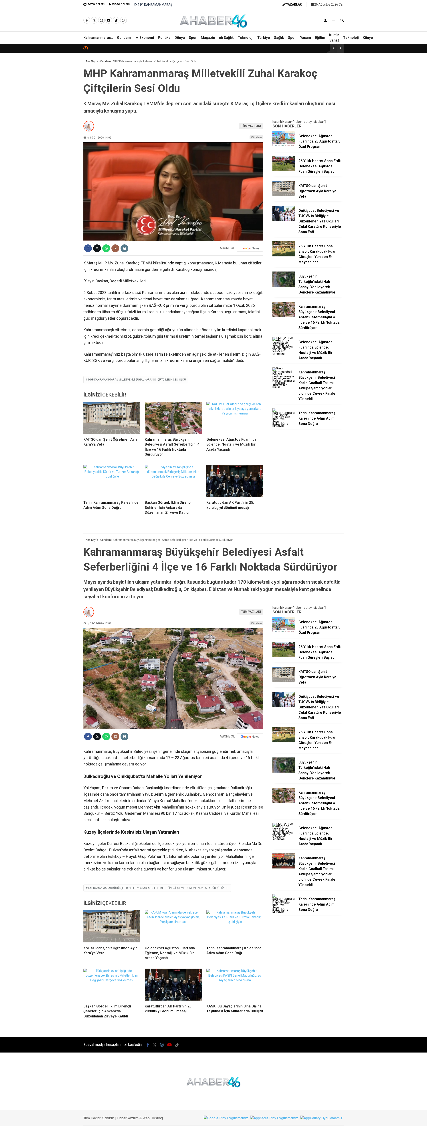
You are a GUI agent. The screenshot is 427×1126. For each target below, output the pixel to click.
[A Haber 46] (213, 27)
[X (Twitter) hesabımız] (94, 20)
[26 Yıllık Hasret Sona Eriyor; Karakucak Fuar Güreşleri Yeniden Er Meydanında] (283, 255)
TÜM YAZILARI (251, 126)
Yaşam (305, 38)
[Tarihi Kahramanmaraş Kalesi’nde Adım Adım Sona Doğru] (111, 481)
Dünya (180, 38)
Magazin (208, 38)
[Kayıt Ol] (325, 20)
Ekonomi (146, 38)
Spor (193, 38)
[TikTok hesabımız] (116, 20)
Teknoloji (245, 38)
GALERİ (96, 4)
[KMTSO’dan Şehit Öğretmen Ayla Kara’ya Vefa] (111, 418)
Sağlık (229, 38)
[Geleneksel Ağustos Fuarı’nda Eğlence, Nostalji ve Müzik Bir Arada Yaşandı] (234, 418)
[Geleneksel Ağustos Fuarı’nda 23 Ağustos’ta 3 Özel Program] (283, 145)
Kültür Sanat (334, 37)
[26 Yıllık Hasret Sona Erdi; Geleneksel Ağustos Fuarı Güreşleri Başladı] (283, 170)
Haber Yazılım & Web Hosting (140, 1118)
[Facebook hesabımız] (87, 20)
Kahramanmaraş (97, 38)
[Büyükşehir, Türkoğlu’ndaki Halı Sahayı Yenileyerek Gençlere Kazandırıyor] (283, 285)
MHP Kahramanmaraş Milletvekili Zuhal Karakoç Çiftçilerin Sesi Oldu (137, 379)
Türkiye (263, 38)
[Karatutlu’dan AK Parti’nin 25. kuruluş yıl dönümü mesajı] (234, 481)
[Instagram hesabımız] (101, 20)
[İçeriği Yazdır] (124, 248)
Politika (164, 38)
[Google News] (250, 248)
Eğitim (320, 38)
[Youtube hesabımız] (109, 20)
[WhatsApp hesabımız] (123, 20)
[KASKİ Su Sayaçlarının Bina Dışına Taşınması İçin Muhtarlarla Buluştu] (234, 985)
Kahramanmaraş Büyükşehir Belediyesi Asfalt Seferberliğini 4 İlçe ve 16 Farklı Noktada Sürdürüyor (158, 888)
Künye (368, 38)
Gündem (124, 38)
